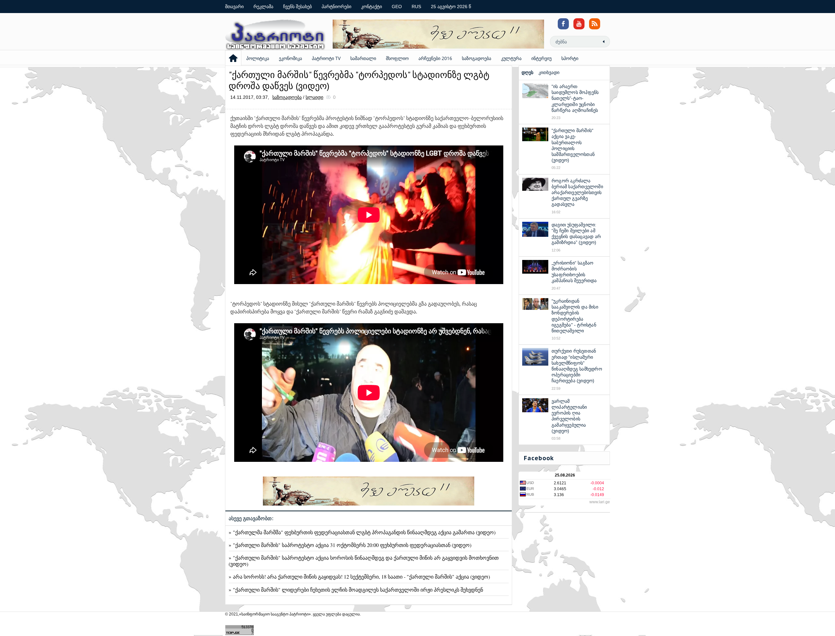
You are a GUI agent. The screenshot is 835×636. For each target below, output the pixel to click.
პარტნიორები (336, 6)
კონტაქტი (371, 6)
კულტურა (511, 58)
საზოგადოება (476, 58)
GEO (397, 6)
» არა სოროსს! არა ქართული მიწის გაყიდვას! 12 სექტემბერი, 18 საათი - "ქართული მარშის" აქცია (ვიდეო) (359, 576)
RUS (416, 6)
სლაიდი (314, 97)
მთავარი (234, 6)
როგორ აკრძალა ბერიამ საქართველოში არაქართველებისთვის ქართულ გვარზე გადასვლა (577, 192)
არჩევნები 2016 (435, 58)
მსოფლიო (397, 58)
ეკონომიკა (290, 58)
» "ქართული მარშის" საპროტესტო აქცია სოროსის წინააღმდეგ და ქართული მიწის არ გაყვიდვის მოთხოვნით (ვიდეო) (364, 560)
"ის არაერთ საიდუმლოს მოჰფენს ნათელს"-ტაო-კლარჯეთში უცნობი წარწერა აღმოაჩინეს (575, 98)
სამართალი (363, 58)
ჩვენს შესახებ (297, 6)
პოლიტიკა (257, 58)
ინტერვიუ (541, 58)
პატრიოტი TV (326, 58)
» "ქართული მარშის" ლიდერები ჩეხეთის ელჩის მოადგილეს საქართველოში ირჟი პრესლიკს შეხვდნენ (356, 589)
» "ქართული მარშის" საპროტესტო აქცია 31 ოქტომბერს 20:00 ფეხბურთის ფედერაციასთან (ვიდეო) (350, 544)
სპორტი (569, 58)
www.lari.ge (599, 502)
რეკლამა (263, 6)
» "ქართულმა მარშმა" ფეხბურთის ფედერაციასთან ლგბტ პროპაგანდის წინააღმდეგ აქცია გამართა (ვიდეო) (362, 532)
